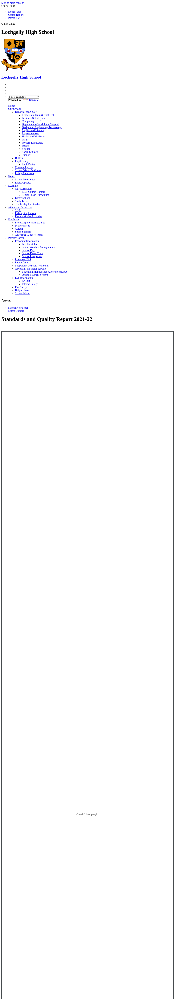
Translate (33, 100)
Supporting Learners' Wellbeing (32, 265)
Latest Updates (23, 182)
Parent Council (23, 262)
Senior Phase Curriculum (35, 194)
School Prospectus (32, 256)
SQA (18, 210)
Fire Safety (21, 287)
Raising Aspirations (25, 213)
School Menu (22, 293)
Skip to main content (12, 2)
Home (11, 105)
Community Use (24, 167)
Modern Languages (32, 142)
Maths (25, 139)
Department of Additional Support (40, 124)
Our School (14, 108)
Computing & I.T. (31, 121)
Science (26, 148)
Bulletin (19, 158)
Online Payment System (35, 274)
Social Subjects (30, 151)
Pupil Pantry (28, 164)
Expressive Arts (30, 133)
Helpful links (22, 290)
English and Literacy (33, 130)
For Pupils (13, 219)
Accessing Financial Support (30, 268)
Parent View (15, 17)
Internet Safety (30, 284)
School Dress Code (32, 253)
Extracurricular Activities (28, 216)
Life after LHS (23, 259)
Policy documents (24, 173)
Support (26, 154)
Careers (19, 228)
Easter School (22, 197)
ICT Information (24, 277)
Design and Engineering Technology (42, 127)
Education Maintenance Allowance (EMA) (45, 271)
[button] (16, 24)
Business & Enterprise (34, 118)
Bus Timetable (29, 244)
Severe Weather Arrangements (38, 247)
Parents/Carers (16, 237)
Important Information (27, 241)
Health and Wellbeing (33, 136)
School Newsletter (25, 179)
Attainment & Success (20, 207)
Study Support (23, 231)
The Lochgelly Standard (28, 204)
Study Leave (22, 201)
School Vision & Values (28, 170)
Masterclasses (22, 225)
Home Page (14, 11)
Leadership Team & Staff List (38, 115)
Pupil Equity (22, 161)
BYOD (26, 280)
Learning (13, 185)
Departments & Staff (26, 111)
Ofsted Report (15, 14)
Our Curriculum (23, 188)
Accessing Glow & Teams (29, 234)
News (11, 176)
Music (25, 145)
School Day (28, 250)
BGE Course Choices (33, 191)
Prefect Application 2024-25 (30, 222)
